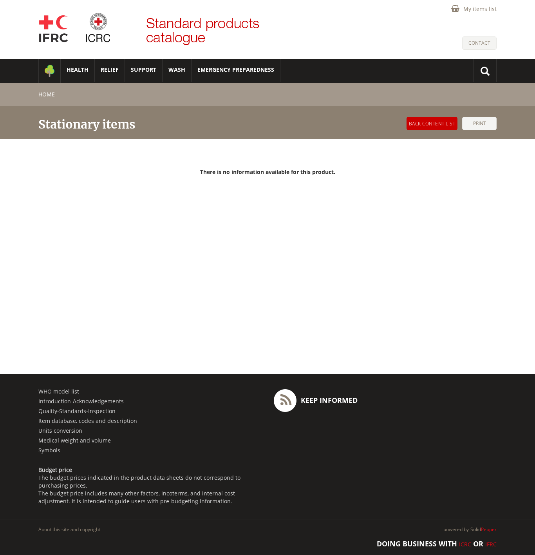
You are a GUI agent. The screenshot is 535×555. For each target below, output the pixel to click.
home (46, 94)
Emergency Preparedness (235, 69)
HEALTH (78, 69)
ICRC (465, 544)
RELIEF (110, 69)
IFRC (491, 544)
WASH (176, 69)
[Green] (49, 71)
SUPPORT (143, 69)
